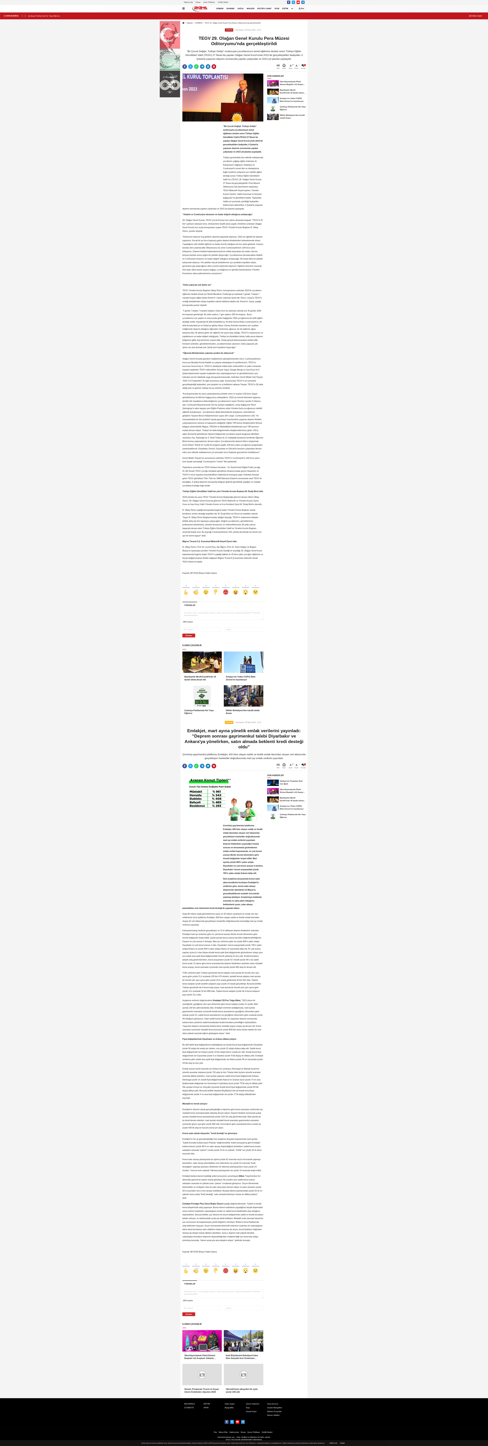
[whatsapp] (196, 66)
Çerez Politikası (209, 2)
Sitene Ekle (223, 1432)
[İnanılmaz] (245, 588)
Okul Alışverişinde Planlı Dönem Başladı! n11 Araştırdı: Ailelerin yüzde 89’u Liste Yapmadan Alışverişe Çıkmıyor (199, 1357)
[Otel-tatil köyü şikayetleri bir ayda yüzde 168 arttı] (243, 1374)
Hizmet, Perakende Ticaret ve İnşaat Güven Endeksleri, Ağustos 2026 (201, 1390)
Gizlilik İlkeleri (223, 2)
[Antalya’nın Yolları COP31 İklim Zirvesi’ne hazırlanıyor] (243, 662)
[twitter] (190, 66)
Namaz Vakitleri (273, 1415)
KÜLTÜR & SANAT (264, 8)
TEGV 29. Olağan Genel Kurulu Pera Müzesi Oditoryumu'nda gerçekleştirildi (233, 23)
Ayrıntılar (333, 1443)
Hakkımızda (188, 2)
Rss (215, 1432)
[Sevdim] (206, 588)
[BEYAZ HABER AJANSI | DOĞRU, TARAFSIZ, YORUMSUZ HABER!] (200, 8)
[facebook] (184, 66)
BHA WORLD (189, 1404)
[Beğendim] (186, 588)
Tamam (342, 1443)
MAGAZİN (250, 8)
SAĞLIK (240, 8)
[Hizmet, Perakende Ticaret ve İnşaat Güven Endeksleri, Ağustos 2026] (202, 1374)
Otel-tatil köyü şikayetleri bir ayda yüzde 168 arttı (242, 1390)
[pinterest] (214, 66)
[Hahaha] (235, 588)
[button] (25, 16)
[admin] (303, 2)
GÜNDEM (219, 8)
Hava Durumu (272, 1404)
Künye (198, 2)
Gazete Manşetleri (274, 1408)
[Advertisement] (201, 163)
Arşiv (248, 1408)
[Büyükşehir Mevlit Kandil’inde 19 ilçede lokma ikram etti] (202, 662)
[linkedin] (208, 66)
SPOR (276, 8)
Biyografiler (229, 1408)
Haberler (190, 23)
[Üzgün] (255, 588)
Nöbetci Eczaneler (274, 1411)
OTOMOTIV (189, 1408)
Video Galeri (476, 16)
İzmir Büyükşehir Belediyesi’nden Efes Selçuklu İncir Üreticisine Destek (242, 1357)
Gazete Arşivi (251, 1411)
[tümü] (292, 8)
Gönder (189, 635)
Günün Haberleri (252, 1404)
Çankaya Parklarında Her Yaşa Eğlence (199, 711)
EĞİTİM (285, 8)
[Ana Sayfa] (183, 23)
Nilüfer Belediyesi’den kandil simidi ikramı (243, 711)
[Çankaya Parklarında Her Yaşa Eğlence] (202, 696)
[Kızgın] (225, 588)
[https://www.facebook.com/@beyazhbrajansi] (298, 2)
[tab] (189, 605)
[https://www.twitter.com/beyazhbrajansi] (293, 2)
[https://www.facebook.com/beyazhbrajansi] (288, 2)
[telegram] (202, 66)
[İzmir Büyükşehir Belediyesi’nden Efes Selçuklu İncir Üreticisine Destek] (243, 1340)
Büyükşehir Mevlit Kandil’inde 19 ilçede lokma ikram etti (200, 678)
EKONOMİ (230, 8)
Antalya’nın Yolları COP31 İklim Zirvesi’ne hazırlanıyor (240, 678)
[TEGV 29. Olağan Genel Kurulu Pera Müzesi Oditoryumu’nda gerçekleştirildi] (222, 97)
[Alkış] (196, 588)
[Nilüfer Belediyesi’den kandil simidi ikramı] (243, 696)
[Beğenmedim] (215, 588)
